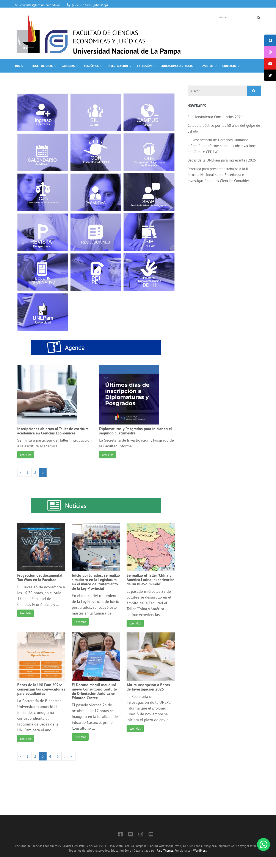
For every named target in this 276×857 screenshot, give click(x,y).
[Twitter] (130, 835)
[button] (263, 844)
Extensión (144, 66)
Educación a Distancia (177, 66)
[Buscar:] (236, 16)
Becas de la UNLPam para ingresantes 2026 (222, 160)
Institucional (42, 66)
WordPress (200, 850)
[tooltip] (270, 40)
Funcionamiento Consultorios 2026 (215, 116)
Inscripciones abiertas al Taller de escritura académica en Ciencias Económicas (53, 431)
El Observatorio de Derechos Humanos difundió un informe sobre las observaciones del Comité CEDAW (222, 146)
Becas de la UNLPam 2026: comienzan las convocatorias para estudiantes (41, 689)
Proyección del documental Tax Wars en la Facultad (39, 577)
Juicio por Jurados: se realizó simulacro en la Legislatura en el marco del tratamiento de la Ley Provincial (96, 582)
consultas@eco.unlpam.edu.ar (40, 5)
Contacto (229, 66)
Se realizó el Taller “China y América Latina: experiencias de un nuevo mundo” (150, 579)
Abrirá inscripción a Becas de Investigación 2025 (148, 687)
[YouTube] (151, 835)
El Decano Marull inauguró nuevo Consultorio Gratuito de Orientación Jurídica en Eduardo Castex (94, 691)
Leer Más (25, 455)
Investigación (118, 66)
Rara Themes (165, 850)
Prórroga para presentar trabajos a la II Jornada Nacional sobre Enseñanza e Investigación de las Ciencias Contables (218, 174)
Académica (91, 66)
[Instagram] (140, 835)
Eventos (207, 66)
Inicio (19, 66)
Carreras (68, 66)
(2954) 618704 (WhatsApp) (90, 5)
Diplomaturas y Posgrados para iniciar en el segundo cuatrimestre (135, 431)
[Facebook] (120, 835)
